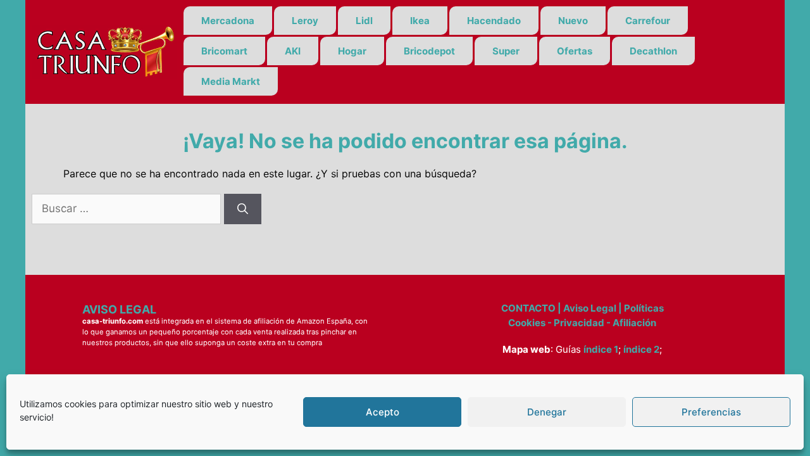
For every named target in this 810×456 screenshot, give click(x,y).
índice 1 (600, 349)
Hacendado (494, 21)
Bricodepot (429, 51)
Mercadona (227, 21)
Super (506, 51)
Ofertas (574, 51)
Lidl (364, 21)
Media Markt (230, 81)
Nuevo (573, 21)
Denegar (546, 412)
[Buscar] (242, 209)
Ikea (420, 21)
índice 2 (641, 349)
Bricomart (224, 51)
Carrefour (647, 21)
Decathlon (653, 51)
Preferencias (711, 412)
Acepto (382, 412)
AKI (293, 51)
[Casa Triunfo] (104, 50)
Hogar (352, 51)
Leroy (305, 21)
